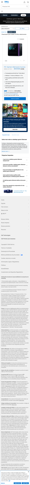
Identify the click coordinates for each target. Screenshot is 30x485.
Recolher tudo (15, 135)
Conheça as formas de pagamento (11, 93)
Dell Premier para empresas (8, 238)
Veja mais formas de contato (20, 469)
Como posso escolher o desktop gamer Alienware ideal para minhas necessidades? (14, 165)
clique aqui (21, 400)
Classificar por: (4, 26)
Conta (2, 200)
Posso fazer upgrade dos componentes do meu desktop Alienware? (13, 186)
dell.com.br (13, 308)
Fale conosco (4, 207)
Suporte (3, 203)
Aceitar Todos (25, 483)
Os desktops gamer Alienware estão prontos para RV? (14, 181)
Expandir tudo (6, 135)
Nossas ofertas (5, 219)
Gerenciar (3, 483)
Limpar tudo (4, 32)
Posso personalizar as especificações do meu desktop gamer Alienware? (13, 170)
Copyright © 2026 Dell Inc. (8, 244)
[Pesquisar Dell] (27, 6)
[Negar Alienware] (14, 32)
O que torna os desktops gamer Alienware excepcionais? (12, 160)
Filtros (23, 28)
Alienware (10, 32)
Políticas (3, 265)
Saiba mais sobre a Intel (18, 192)
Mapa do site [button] (4, 210)
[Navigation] (2, 2)
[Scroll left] (1, 15)
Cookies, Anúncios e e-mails (8, 258)
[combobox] (15, 6)
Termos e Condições (6, 248)
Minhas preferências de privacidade (10, 255)
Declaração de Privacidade (8, 251)
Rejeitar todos (17, 483)
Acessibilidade (5, 268)
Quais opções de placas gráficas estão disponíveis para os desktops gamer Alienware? (13, 175)
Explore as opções (15, 98)
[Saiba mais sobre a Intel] (8, 191)
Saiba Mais (15, 129)
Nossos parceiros (5, 226)
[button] (24, 2)
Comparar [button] (22, 39)
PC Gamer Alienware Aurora (14, 67)
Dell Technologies (5, 235)
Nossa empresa (5, 222)
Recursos (3, 229)
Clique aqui (7, 386)
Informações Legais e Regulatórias (10, 261)
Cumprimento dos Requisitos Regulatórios (12, 272)
